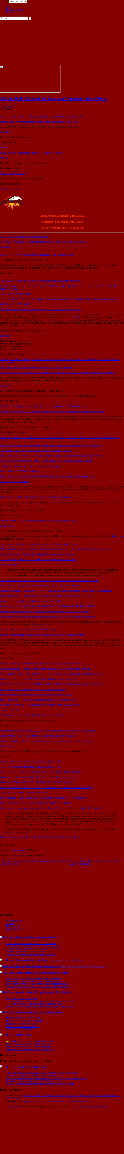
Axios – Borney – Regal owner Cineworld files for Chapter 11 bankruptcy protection (40, 585)
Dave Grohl (117, 536)
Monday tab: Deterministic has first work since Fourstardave (35, 981)
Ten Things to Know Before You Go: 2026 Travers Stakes (34, 1004)
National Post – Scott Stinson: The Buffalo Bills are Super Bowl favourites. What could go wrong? (47, 476)
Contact (9, 12)
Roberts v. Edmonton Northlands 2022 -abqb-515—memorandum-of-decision (37, 554)
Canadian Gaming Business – (43, 406)
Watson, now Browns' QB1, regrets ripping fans (29, 1046)
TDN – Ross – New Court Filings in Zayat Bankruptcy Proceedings (32, 715)
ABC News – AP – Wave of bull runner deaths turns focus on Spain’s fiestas (36, 254)
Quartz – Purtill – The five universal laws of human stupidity (29, 629)
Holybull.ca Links (15, 9)
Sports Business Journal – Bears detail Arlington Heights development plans (36, 694)
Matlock (4, 158)
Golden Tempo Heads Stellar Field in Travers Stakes (31, 943)
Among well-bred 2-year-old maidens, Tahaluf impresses (33, 978)
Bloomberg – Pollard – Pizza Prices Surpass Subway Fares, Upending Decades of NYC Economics (47, 730)
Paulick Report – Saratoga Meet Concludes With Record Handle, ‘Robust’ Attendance (41, 772)
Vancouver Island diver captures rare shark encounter (31, 1075)
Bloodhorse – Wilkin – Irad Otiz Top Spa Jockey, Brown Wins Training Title (36, 782)
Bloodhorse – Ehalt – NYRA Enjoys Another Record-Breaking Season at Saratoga (39, 777)
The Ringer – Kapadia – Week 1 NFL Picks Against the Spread (30, 466)
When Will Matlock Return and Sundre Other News (54, 98)
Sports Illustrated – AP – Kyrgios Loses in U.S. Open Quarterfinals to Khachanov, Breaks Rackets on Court (51, 674)
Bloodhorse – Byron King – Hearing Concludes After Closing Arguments (42, 241)
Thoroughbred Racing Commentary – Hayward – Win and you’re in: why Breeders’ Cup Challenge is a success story (56, 590)
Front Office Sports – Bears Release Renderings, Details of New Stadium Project (38, 699)
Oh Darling (5, 385)
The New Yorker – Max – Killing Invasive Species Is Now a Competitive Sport (38, 520)
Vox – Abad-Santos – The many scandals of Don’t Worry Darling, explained (36, 367)
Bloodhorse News (48, 937)
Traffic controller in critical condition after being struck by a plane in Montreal (43, 1073)
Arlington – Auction (9, 710)
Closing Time (6, 746)
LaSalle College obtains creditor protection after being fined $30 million (40, 1084)
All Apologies (6, 525)
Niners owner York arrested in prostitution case (28, 1044)
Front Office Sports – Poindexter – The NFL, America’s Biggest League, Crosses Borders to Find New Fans (52, 455)
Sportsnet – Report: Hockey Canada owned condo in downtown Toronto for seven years (42, 634)
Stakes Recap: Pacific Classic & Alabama (26, 951)
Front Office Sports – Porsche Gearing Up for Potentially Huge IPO (32, 689)
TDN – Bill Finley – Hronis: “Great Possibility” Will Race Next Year (38, 559)
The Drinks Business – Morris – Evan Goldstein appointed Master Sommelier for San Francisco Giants (49, 580)
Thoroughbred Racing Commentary (83, 966)
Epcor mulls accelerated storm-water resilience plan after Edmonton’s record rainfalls (46, 1078)
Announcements (14, 920)
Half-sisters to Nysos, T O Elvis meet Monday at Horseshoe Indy (37, 984)
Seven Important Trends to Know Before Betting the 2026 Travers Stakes (41, 1001)
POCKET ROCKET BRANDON (22, 1026)
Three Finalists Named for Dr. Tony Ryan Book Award (32, 946)
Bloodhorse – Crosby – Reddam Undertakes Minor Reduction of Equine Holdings (39, 837)
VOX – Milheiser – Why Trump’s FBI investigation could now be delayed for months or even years (47, 616)
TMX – (38, 544)
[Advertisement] (62, 42)
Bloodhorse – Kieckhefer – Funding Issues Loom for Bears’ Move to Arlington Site (40, 705)
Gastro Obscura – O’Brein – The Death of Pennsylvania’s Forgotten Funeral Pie (38, 736)
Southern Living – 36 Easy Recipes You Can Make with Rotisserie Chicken (36, 497)
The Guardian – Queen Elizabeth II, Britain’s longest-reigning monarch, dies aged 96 (40, 281)
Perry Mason (6, 132)
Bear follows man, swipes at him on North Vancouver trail (34, 1081)
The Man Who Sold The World (15, 294)
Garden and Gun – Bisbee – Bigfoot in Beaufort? (23, 792)
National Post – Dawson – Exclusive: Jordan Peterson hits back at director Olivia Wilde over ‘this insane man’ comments (57, 372)
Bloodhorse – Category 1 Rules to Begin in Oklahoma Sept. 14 (30, 601)
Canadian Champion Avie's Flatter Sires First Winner (31, 954)
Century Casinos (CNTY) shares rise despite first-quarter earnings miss (56, 1101)
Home (9, 6)
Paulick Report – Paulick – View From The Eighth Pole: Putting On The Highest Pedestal (48, 606)
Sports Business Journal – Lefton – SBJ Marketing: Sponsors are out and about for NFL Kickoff (46, 461)
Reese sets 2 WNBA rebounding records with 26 (29, 1049)
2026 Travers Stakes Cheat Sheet (22, 998)
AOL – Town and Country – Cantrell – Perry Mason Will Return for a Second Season (41, 116)
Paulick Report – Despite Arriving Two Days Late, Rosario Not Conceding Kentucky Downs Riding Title (50, 684)
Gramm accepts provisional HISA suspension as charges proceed (37, 986)
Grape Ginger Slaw (9, 564)
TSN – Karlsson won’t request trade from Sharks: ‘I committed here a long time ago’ (40, 309)
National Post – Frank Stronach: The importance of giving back (30, 761)
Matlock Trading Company (13, 173)
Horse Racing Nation (55, 972)
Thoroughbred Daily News (65, 960)
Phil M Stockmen (14, 929)
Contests (10, 923)
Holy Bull (13, 1106)
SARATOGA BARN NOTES (20, 1023)
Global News (39, 1067)
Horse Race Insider (51, 1012)
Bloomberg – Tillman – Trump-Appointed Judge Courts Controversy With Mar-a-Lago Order (44, 611)
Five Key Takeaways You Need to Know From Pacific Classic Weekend (40, 1006)
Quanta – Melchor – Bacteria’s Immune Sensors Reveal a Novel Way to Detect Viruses (41, 663)
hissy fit (76, 317)
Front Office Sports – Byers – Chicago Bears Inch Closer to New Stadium (35, 803)
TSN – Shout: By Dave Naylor (15, 481)
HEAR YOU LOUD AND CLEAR (23, 1018)
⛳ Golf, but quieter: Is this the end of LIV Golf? (29, 1041)
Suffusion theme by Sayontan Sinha (90, 1106)
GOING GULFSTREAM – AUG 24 (24, 1021)
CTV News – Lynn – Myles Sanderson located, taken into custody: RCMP (36, 450)
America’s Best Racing (57, 992)
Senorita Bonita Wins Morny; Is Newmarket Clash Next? (33, 949)
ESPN (27, 1035)
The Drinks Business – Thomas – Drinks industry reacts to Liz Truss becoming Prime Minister (45, 668)
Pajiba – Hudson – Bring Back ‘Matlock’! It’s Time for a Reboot (31, 152)
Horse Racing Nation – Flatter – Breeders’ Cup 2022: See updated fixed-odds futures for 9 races (46, 596)
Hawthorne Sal (8, 106)
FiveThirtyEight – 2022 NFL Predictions (19, 471)
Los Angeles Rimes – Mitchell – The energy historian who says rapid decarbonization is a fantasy (46, 787)
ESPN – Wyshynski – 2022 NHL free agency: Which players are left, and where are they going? (46, 741)
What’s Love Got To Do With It (15, 304)
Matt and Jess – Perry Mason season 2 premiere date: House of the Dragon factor (38, 121)
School (3, 147)
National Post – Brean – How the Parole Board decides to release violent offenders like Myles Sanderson (50, 445)
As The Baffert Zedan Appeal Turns (24, 236)
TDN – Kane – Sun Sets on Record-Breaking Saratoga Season (30, 766)
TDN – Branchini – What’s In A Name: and (58, 299)
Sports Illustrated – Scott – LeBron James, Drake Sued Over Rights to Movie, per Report (42, 797)
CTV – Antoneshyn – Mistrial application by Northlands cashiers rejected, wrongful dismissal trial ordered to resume (55, 549)
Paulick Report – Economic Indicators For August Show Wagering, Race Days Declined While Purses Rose (51, 808)
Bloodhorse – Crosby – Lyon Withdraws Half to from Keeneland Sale (38, 679)
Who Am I (5, 247)
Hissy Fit (4, 335)
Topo (8, 931)
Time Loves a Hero (9, 189)
